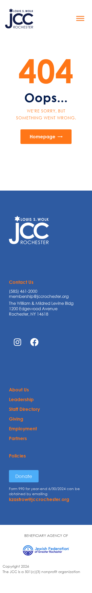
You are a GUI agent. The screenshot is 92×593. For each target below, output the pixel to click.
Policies (17, 456)
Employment (23, 428)
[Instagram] (17, 342)
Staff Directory (24, 409)
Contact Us (21, 282)
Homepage (42, 136)
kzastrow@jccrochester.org (39, 499)
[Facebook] (34, 342)
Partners (18, 438)
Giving (16, 419)
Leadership (21, 399)
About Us (19, 389)
